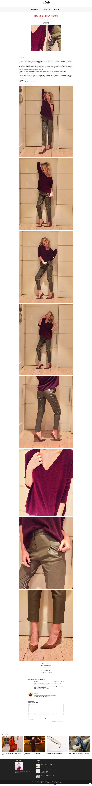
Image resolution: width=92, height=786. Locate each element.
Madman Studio (44, 781)
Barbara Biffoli (48, 670)
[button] (43, 22)
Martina (36, 693)
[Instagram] (38, 762)
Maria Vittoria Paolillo (47, 672)
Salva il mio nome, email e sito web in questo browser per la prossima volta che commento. (45, 718)
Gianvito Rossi (47, 668)
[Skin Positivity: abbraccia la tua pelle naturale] (38, 776)
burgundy (31, 66)
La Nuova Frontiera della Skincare (54, 753)
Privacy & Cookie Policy (54, 781)
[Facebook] (36, 762)
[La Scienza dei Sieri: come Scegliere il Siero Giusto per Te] (38, 771)
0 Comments (48, 767)
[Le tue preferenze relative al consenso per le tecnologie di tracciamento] (90, 784)
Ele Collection (48, 663)
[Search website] (62, 6)
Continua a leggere (18, 772)
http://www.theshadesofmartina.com (42, 696)
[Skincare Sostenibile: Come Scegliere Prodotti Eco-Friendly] (38, 766)
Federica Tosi (48, 665)
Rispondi (62, 681)
